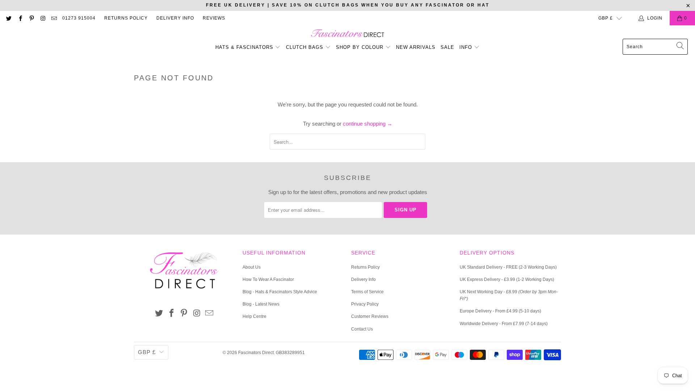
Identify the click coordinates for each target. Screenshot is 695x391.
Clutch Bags (305, 47)
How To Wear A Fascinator (268, 279)
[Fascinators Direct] (348, 34)
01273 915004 (79, 18)
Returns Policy (126, 18)
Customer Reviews (369, 316)
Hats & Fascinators (244, 47)
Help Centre (254, 316)
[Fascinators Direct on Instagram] (42, 18)
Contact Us (362, 329)
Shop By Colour (360, 47)
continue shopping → (367, 124)
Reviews (214, 18)
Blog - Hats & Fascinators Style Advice (280, 291)
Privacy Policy (365, 304)
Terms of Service (367, 291)
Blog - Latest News (261, 304)
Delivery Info (175, 18)
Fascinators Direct (256, 352)
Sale (447, 47)
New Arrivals (415, 47)
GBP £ (605, 18)
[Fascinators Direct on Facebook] (20, 18)
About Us (252, 267)
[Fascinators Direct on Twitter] (8, 18)
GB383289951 (290, 352)
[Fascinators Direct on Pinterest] (31, 18)
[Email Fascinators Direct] (54, 18)
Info (466, 47)
